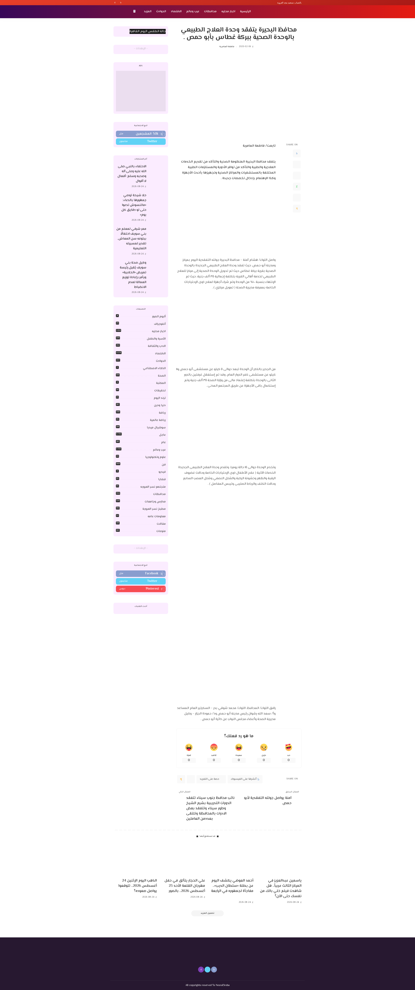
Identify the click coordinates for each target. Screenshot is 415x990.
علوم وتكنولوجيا (155, 457)
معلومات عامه (157, 516)
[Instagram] (114, 2)
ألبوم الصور (159, 316)
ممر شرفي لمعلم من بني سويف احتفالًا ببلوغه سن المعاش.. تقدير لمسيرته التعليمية (131, 239)
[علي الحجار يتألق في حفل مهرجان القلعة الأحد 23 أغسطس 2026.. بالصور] (183, 859)
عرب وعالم (159, 450)
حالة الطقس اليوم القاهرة (148, 31)
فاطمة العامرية (226, 47)
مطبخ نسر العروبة (154, 509)
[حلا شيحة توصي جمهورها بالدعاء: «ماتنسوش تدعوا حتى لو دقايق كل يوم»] (157, 208)
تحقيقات (160, 390)
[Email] (297, 209)
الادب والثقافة (157, 346)
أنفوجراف (160, 324)
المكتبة (161, 383)
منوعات (161, 531)
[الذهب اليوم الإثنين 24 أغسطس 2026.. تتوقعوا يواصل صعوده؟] (135, 859)
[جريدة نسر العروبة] (283, 11)
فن (164, 464)
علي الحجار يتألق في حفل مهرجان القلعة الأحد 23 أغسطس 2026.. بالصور (185, 886)
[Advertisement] (141, 91)
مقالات (161, 524)
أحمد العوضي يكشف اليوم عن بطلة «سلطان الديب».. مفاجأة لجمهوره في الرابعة (232, 886)
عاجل (162, 435)
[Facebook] (120, 2)
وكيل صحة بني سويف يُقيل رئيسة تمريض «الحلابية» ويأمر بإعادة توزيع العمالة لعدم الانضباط (133, 275)
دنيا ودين (160, 405)
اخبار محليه (159, 331)
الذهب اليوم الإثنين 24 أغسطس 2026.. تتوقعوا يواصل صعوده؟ (137, 886)
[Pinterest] (297, 175)
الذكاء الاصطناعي (154, 368)
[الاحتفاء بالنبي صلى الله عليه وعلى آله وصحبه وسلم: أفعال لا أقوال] (157, 176)
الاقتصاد (160, 353)
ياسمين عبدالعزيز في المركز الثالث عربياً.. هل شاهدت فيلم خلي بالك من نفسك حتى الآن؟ (281, 888)
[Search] (115, 11)
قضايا (162, 479)
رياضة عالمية (158, 420)
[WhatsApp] (297, 186)
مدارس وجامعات (155, 501)
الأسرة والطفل (156, 339)
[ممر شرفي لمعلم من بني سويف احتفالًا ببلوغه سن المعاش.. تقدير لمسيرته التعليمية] (157, 241)
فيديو (162, 472)
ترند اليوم (160, 398)
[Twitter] (117, 2)
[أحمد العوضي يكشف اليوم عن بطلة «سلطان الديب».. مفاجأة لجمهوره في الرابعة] (231, 859)
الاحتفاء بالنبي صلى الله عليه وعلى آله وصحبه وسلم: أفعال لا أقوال (132, 174)
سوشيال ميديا (156, 427)
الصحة (162, 376)
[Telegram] (297, 198)
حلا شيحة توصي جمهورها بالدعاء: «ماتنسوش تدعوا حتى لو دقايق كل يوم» (133, 205)
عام (163, 442)
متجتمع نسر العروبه (153, 487)
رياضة (162, 413)
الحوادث (161, 361)
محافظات (159, 494)
